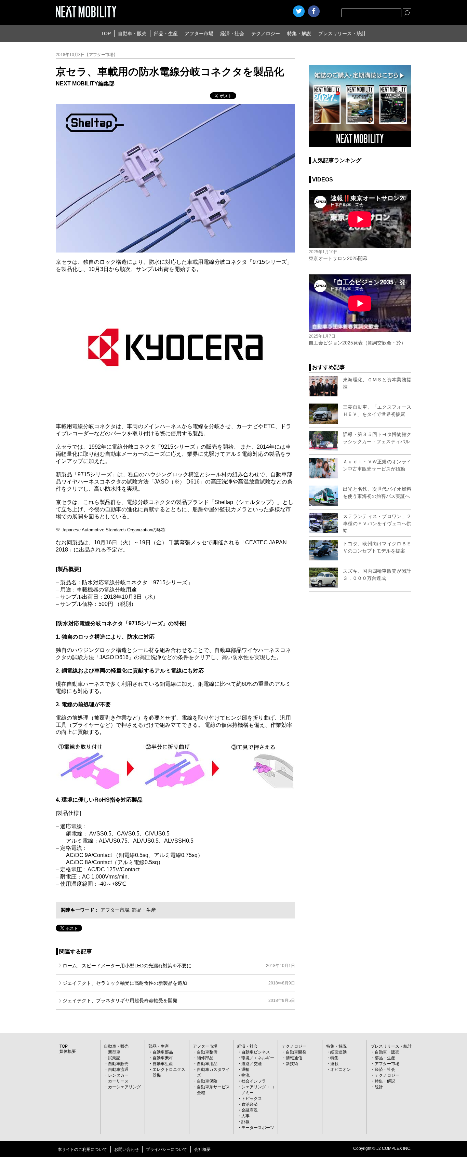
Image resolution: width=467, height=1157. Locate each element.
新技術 (292, 1063)
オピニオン (340, 1069)
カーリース (118, 1081)
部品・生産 (166, 33)
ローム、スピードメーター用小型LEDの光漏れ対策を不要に (179, 965)
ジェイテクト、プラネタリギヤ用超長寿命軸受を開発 (179, 1000)
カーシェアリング (124, 1087)
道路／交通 (251, 1063)
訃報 (245, 1121)
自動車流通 (118, 1069)
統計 (379, 1087)
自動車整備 (207, 1052)
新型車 (114, 1052)
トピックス (251, 1098)
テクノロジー (265, 33)
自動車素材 (162, 1058)
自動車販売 (118, 1063)
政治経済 (249, 1104)
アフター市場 (199, 33)
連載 (334, 1063)
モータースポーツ (257, 1127)
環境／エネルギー (257, 1058)
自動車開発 (296, 1052)
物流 (245, 1075)
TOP (106, 33)
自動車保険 (207, 1081)
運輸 (245, 1069)
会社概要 (202, 1149)
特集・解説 (299, 33)
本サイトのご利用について (82, 1149)
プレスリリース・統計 (342, 33)
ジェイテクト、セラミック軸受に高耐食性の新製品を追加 (179, 983)
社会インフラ (253, 1081)
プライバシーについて (166, 1149)
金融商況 (249, 1110)
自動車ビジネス (255, 1052)
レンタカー (118, 1075)
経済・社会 (232, 33)
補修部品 (205, 1058)
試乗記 (114, 1058)
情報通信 (294, 1058)
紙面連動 (338, 1052)
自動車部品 (162, 1052)
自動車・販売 (132, 33)
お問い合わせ (126, 1149)
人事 (245, 1116)
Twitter (299, 11)
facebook (314, 11)
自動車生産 (162, 1063)
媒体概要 (67, 1051)
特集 (334, 1058)
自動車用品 (207, 1063)
